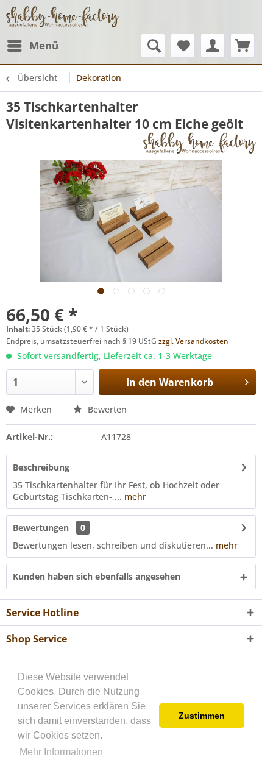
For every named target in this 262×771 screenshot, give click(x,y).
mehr (134, 496)
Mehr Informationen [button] (61, 752)
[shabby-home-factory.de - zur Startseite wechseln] (62, 16)
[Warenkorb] (242, 46)
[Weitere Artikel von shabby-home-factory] (199, 143)
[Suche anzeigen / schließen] (153, 46)
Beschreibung (41, 467)
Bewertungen (41, 527)
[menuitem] (32, 46)
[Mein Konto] (212, 46)
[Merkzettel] (183, 46)
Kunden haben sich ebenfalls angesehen (96, 576)
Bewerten (106, 409)
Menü (43, 45)
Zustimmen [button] (202, 715)
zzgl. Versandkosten (193, 341)
